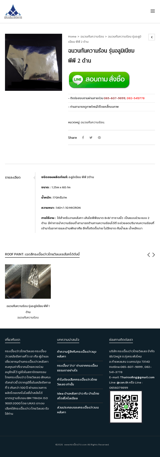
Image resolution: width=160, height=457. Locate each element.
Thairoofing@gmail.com (137, 377)
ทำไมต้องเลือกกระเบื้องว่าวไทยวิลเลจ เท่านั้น (77, 382)
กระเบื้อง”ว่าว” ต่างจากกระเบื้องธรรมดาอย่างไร (77, 368)
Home (72, 36)
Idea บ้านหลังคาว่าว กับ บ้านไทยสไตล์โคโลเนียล (78, 396)
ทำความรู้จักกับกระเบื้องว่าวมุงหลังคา (76, 354)
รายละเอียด (13, 177)
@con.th (122, 382)
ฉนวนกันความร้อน (92, 36)
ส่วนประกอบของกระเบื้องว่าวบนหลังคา (78, 410)
